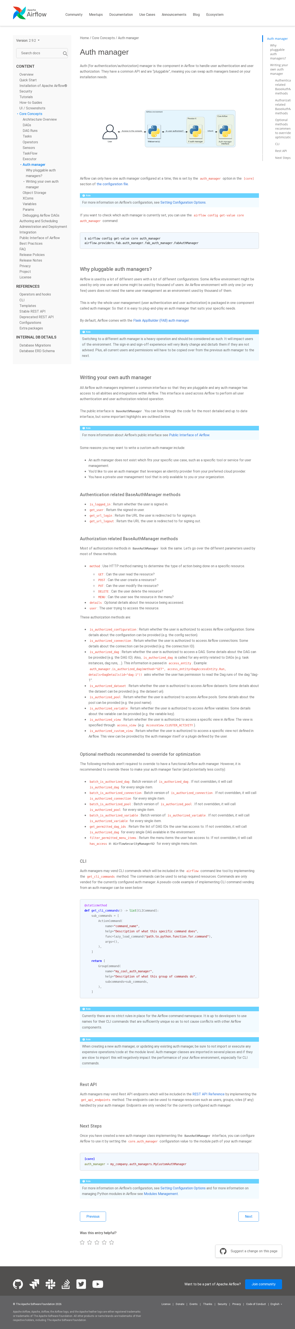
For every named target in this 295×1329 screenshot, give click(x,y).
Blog (196, 15)
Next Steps (283, 158)
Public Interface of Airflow (39, 238)
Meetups (96, 15)
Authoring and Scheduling (38, 221)
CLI (22, 300)
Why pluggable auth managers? (278, 51)
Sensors (29, 148)
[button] (28, 40)
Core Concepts (30, 114)
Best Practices (31, 243)
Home (84, 38)
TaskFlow (30, 153)
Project (25, 272)
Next (248, 1216)
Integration (27, 232)
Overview (26, 74)
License (25, 277)
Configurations (30, 323)
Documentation (121, 15)
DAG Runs (30, 131)
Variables (29, 204)
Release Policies (32, 255)
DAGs (27, 125)
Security (25, 91)
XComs (28, 198)
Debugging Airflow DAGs (41, 215)
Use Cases (147, 15)
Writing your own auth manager (279, 69)
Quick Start (28, 80)
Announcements (174, 15)
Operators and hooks (35, 294)
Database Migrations (35, 345)
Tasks (27, 136)
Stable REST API (32, 311)
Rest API (281, 151)
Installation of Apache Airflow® (43, 86)
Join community (264, 1284)
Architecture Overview (40, 120)
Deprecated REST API (36, 317)
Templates (27, 306)
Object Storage (34, 193)
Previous (93, 1216)
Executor (29, 159)
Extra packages (31, 328)
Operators (30, 142)
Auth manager (34, 165)
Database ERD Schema (37, 351)
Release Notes (30, 261)
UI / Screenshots (32, 108)
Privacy (25, 266)
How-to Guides (30, 103)
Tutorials (26, 97)
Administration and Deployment (43, 227)
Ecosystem (215, 15)
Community (73, 15)
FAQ (22, 249)
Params (28, 210)
